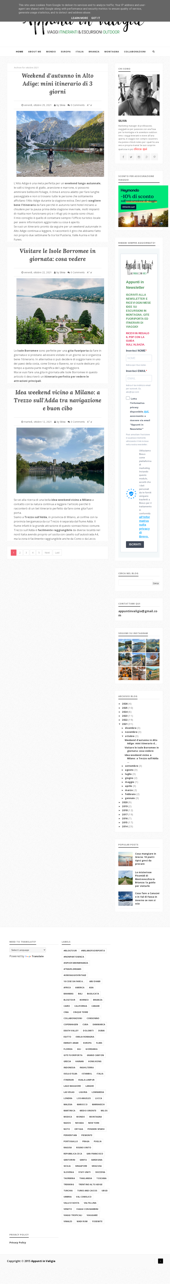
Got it (95, 18)
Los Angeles (84, 1098)
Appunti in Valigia (43, 1261)
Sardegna (96, 1159)
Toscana (101, 1178)
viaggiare (92, 1215)
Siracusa (97, 1166)
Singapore (81, 1166)
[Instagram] (139, 157)
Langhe (89, 1086)
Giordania (91, 1049)
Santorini (69, 1159)
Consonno (93, 1018)
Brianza (94, 51)
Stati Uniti (84, 1172)
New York (93, 1123)
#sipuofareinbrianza (76, 963)
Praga (85, 1141)
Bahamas (69, 993)
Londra (68, 1098)
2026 (125, 703)
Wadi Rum (82, 1221)
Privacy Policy (17, 1242)
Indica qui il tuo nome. (136, 365)
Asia (91, 987)
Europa (66, 51)
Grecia (67, 1061)
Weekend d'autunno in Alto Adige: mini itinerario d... (141, 742)
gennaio (130, 798)
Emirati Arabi (71, 1043)
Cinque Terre (80, 1012)
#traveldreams (72, 969)
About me (34, 51)
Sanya (83, 1159)
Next (47, 552)
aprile (129, 786)
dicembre (131, 727)
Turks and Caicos (87, 1190)
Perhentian (70, 1135)
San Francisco (94, 1153)
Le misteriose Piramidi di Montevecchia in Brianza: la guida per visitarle (145, 879)
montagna (95, 1116)
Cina (66, 1012)
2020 (125, 802)
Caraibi (95, 1006)
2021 (125, 723)
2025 (125, 707)
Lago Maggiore (72, 1086)
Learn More (79, 18)
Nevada (79, 1123)
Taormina (69, 1178)
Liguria (83, 1092)
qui (146, 411)
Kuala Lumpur (86, 1079)
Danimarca (99, 1024)
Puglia (97, 1141)
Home (19, 51)
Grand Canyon (95, 1055)
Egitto (67, 1036)
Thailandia (85, 1178)
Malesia (68, 1104)
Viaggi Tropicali (73, 1215)
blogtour (69, 999)
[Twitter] (131, 157)
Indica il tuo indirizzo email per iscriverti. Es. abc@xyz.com (138, 388)
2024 (125, 711)
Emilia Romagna (85, 1036)
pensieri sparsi (95, 1129)
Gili (79, 1049)
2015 (125, 822)
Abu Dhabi (94, 981)
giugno (129, 778)
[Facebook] (123, 157)
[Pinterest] (155, 157)
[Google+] (147, 157)
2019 (125, 806)
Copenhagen (71, 1024)
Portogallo (71, 1141)
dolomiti (88, 1030)
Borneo (84, 999)
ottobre (130, 736)
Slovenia (69, 1172)
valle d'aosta (71, 1203)
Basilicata (93, 993)
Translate (38, 956)
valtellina (90, 1203)
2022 (125, 719)
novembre (131, 731)
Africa (67, 987)
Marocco (82, 1104)
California (80, 1006)
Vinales (68, 1221)
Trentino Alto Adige (90, 1184)
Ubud (105, 1190)
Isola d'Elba (70, 1073)
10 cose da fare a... (74, 981)
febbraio (130, 794)
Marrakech (98, 1104)
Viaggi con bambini (87, 1209)
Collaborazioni (135, 51)
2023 (125, 715)
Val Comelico (83, 1196)
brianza (97, 999)
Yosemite (97, 1221)
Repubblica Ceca (73, 1153)
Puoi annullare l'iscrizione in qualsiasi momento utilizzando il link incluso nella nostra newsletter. (138, 439)
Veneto (68, 1209)
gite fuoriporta (73, 1055)
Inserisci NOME (136, 350)
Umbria (68, 1196)
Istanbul (87, 1073)
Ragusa (68, 1147)
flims (99, 1043)
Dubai (101, 1030)
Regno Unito (83, 1147)
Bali (80, 993)
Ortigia (78, 1129)
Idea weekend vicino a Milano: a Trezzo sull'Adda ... (142, 758)
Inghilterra (87, 1067)
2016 (125, 818)
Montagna (111, 51)
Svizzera (100, 1172)
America (79, 987)
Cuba (85, 1024)
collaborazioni (73, 1018)
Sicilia (67, 1166)
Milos (104, 1110)
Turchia (68, 1190)
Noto (67, 1129)
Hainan (79, 1061)
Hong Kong (94, 1061)
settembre (132, 765)
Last (57, 552)
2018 (125, 810)
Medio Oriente (88, 1110)
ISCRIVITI (135, 544)
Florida (68, 1049)
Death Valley (71, 1030)
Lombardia (98, 1092)
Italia (80, 51)
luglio (128, 774)
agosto (129, 769)
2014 (125, 826)
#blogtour (70, 950)
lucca (98, 1098)
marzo (129, 790)
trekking (69, 1184)
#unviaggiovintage (75, 975)
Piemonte (86, 1135)
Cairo (67, 1006)
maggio (130, 782)
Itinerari (69, 1079)
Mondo (51, 51)
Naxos (67, 1123)
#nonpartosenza (74, 956)
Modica (68, 1116)
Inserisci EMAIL (136, 371)
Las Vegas (69, 1092)
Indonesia (69, 1067)
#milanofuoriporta (93, 950)
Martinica (69, 1110)
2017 (125, 814)
